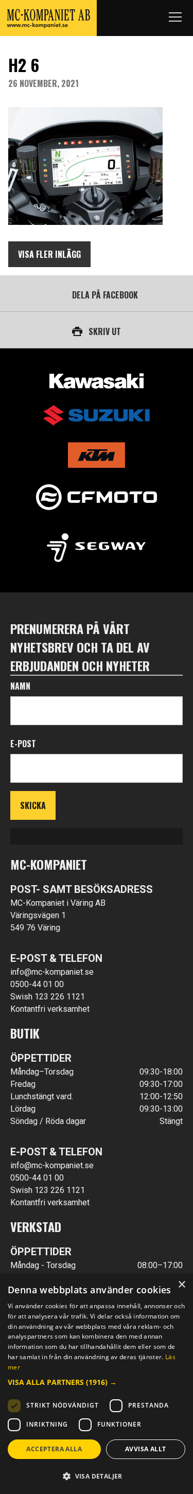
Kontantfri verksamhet (50, 1009)
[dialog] (96, 1384)
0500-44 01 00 (37, 984)
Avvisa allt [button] (145, 1449)
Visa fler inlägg (49, 254)
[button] (96, 1382)
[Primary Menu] (175, 18)
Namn (20, 686)
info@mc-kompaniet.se (52, 972)
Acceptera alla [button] (54, 1449)
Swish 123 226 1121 (47, 996)
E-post (23, 743)
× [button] (181, 1285)
